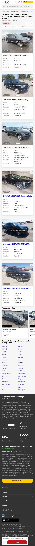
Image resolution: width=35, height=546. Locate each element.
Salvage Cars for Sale (8, 428)
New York (4, 376)
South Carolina (6, 384)
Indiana (4, 357)
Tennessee (21, 384)
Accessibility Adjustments (13, 516)
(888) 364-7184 (17, 525)
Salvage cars (15, 11)
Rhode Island (21, 381)
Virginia (4, 389)
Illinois (19, 354)
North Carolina (22, 376)
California (4, 349)
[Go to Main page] (7, 2)
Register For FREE (17, 480)
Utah (19, 387)
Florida (4, 351)
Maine (19, 360)
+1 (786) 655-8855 (7, 525)
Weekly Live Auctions (8, 441)
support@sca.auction (8, 527)
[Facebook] (6, 510)
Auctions (4, 496)
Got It (17, 542)
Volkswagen (24, 11)
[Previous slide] (5, 41)
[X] (9, 510)
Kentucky (20, 357)
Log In (18, 2)
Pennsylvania (6, 381)
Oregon (20, 379)
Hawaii (4, 354)
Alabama (4, 346)
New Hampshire (6, 373)
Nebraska (4, 370)
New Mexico (21, 373)
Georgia (20, 351)
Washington (21, 389)
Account (4, 501)
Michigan (20, 362)
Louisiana (4, 360)
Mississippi (21, 365)
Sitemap (30, 536)
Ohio (3, 379)
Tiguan (14, 26)
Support (4, 505)
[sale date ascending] (27, 23)
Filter (6, 23)
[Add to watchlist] (31, 32)
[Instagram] (3, 510)
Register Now (28, 2)
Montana (20, 368)
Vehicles (4, 492)
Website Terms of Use (9, 536)
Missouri (4, 368)
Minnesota (5, 365)
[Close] (26, 538)
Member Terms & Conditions (22, 536)
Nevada (20, 370)
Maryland (4, 362)
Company (5, 488)
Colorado (20, 349)
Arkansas (20, 346)
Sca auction (5, 11)
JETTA (5, 26)
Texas (3, 387)
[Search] (31, 6)
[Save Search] (31, 23)
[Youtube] (11, 510)
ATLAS (30, 26)
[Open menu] (3, 2)
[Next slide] (30, 41)
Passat (22, 26)
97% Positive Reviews (8, 448)
